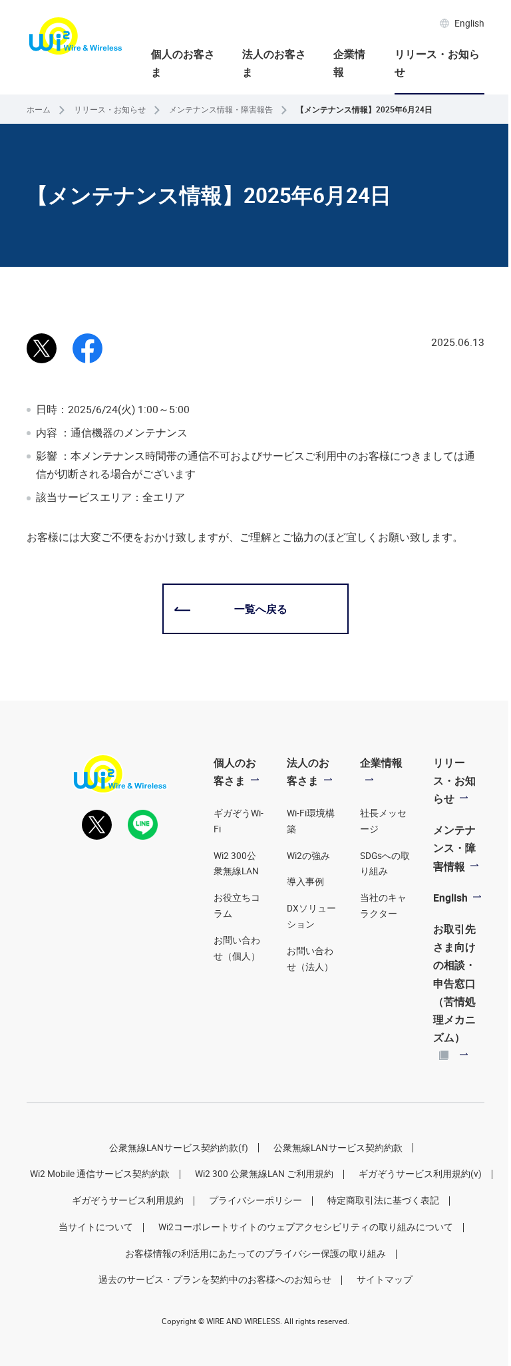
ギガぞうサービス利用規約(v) (420, 1174)
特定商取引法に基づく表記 (383, 1200)
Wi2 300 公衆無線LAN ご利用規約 (264, 1174)
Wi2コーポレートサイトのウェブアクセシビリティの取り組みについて (305, 1227)
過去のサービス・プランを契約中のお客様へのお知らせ (214, 1279)
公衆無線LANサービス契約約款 (338, 1148)
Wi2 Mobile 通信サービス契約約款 (100, 1174)
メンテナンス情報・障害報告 (221, 109)
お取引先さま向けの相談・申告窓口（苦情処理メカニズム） (454, 983)
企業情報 (349, 63)
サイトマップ (385, 1279)
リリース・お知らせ (437, 63)
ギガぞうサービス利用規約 (128, 1200)
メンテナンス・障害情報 (454, 847)
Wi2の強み (308, 856)
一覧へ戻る (260, 608)
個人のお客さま (183, 63)
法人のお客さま (274, 63)
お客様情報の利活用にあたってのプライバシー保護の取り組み (255, 1254)
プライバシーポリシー (255, 1200)
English (469, 23)
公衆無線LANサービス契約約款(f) (178, 1148)
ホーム (39, 109)
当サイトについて (96, 1227)
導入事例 (305, 882)
